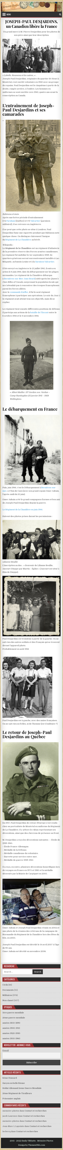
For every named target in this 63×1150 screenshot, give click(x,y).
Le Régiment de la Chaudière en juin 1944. (22, 509)
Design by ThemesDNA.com (31, 1145)
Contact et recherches (35, 1111)
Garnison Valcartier (44, 262)
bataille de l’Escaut (39, 312)
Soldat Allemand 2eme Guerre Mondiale (21, 1088)
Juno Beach (29, 279)
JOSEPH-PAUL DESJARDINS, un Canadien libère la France (31, 24)
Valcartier (35, 221)
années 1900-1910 (11, 1028)
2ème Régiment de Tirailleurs (17, 1093)
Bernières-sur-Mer (13, 279)
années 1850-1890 (11, 1023)
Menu (9, 14)
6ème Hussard (9, 1078)
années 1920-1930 (11, 1033)
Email (5, 1050)
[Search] (60, 14)
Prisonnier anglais (11, 1098)
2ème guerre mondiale (13, 1018)
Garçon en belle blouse (13, 1083)
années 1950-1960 (11, 1038)
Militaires (7, 995)
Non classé (7, 1000)
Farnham (10, 221)
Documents (8, 990)
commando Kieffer (19, 292)
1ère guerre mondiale (13, 1012)
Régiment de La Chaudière (18, 240)
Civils (5, 985)
